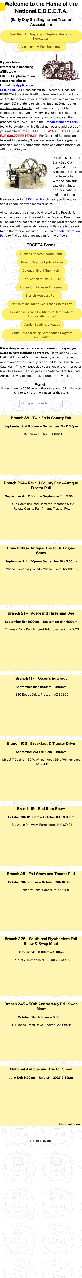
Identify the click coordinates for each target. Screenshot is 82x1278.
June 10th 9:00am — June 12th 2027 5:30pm (41, 1077)
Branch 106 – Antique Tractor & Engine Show (41, 550)
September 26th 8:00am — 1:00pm (41, 752)
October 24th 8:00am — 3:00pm (41, 952)
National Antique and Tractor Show (41, 1069)
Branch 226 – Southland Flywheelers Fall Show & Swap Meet (41, 941)
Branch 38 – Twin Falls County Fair (41, 418)
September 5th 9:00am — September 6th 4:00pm (41, 622)
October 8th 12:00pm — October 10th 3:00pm (41, 817)
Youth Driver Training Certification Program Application (42, 335)
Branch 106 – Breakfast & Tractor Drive (41, 743)
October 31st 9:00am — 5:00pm (41, 1017)
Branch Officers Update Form (41, 254)
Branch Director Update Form (42, 262)
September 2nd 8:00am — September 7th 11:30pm (41, 426)
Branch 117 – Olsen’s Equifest (41, 678)
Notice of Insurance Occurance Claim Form (41, 304)
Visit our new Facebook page (41, 47)
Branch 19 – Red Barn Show (41, 808)
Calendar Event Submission (42, 270)
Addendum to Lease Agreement (41, 287)
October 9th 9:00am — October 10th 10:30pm (41, 882)
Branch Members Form (42, 295)
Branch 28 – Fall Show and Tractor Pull (41, 873)
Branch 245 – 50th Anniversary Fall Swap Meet (40, 1006)
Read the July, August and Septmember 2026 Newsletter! (41, 36)
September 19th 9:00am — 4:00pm (41, 687)
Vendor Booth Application (42, 324)
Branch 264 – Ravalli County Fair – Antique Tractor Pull (41, 485)
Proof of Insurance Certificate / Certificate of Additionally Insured (41, 314)
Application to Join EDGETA (42, 279)
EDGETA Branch (37, 199)
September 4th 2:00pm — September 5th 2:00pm (41, 496)
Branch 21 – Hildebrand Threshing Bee (41, 613)
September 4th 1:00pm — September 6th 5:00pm (41, 561)
